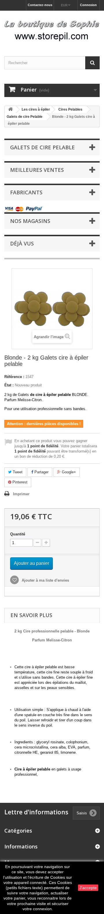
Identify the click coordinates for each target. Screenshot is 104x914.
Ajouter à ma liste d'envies (45, 580)
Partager (41, 472)
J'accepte (88, 887)
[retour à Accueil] (10, 109)
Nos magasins (30, 220)
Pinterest (19, 482)
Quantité (17, 534)
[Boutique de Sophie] (52, 28)
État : (9, 385)
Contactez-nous (40, 5)
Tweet (17, 472)
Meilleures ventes (37, 169)
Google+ (68, 472)
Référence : (14, 377)
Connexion (88, 5)
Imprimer (21, 494)
